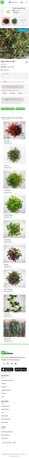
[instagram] (4, 364)
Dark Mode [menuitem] (8, 443)
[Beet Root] (6, 21)
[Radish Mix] (14, 328)
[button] (8, 12)
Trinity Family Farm (19, 8)
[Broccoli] (15, 21)
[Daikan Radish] (14, 204)
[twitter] (12, 364)
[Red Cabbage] (14, 279)
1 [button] (2, 76)
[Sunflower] (14, 303)
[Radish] (14, 254)
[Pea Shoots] (14, 229)
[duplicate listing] (26, 62)
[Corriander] (14, 180)
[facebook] (8, 364)
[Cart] (22, 2)
